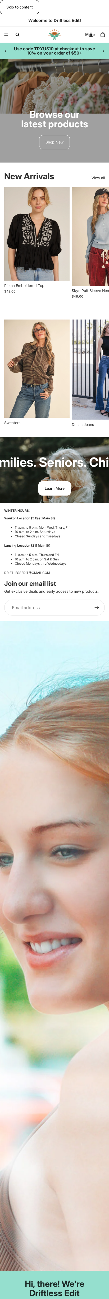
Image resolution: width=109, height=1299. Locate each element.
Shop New (54, 142)
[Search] (17, 35)
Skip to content (19, 7)
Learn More (55, 488)
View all (98, 178)
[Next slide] (103, 51)
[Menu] (6, 35)
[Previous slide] (6, 51)
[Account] (91, 35)
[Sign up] (96, 607)
